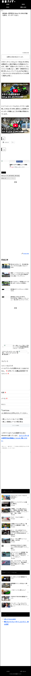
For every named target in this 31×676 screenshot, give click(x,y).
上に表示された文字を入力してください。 (15, 413)
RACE (4, 172)
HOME (8, 671)
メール (4, 398)
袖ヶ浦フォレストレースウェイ (9, 178)
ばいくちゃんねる (10, 619)
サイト (3, 404)
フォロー (20, 161)
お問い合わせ (23, 671)
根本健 (18, 175)
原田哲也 (12, 175)
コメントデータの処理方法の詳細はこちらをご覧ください (15, 438)
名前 (3, 392)
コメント (5, 373)
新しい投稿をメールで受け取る (13, 422)
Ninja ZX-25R (5, 175)
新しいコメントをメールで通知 (13, 419)
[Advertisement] (15, 32)
